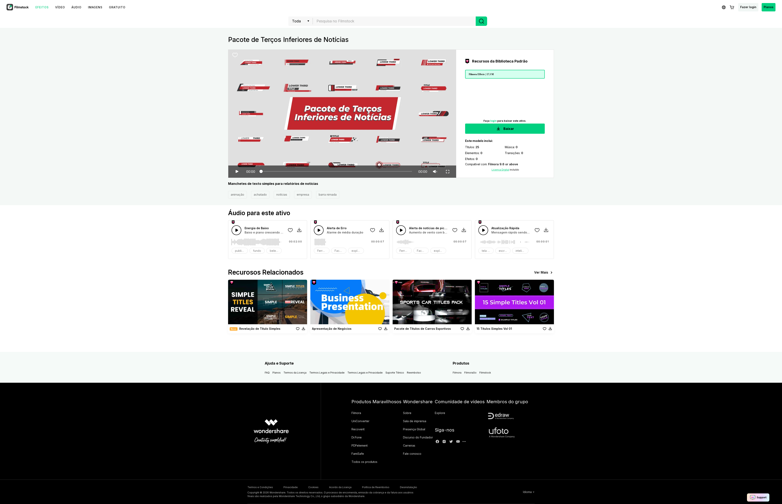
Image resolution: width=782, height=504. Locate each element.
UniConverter (360, 421)
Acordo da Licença (340, 487)
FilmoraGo (470, 372)
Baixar (508, 129)
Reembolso (414, 372)
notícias (281, 194)
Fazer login (748, 7)
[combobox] (394, 21)
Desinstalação (408, 487)
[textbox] (394, 21)
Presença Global (414, 429)
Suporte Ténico (395, 372)
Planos (768, 7)
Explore (440, 413)
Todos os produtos (364, 461)
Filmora (457, 372)
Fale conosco (412, 453)
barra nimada (328, 194)
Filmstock (485, 372)
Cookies (313, 487)
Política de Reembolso (375, 487)
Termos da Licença (294, 372)
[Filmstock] (18, 7)
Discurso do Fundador (418, 437)
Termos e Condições (260, 487)
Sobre (407, 413)
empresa (303, 194)
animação (237, 194)
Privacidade (290, 487)
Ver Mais (541, 272)
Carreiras (409, 445)
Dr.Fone (356, 437)
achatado (260, 194)
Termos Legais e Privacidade (327, 372)
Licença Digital (500, 169)
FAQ (267, 372)
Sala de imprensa (414, 421)
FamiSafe (357, 453)
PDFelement (359, 445)
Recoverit (358, 429)
